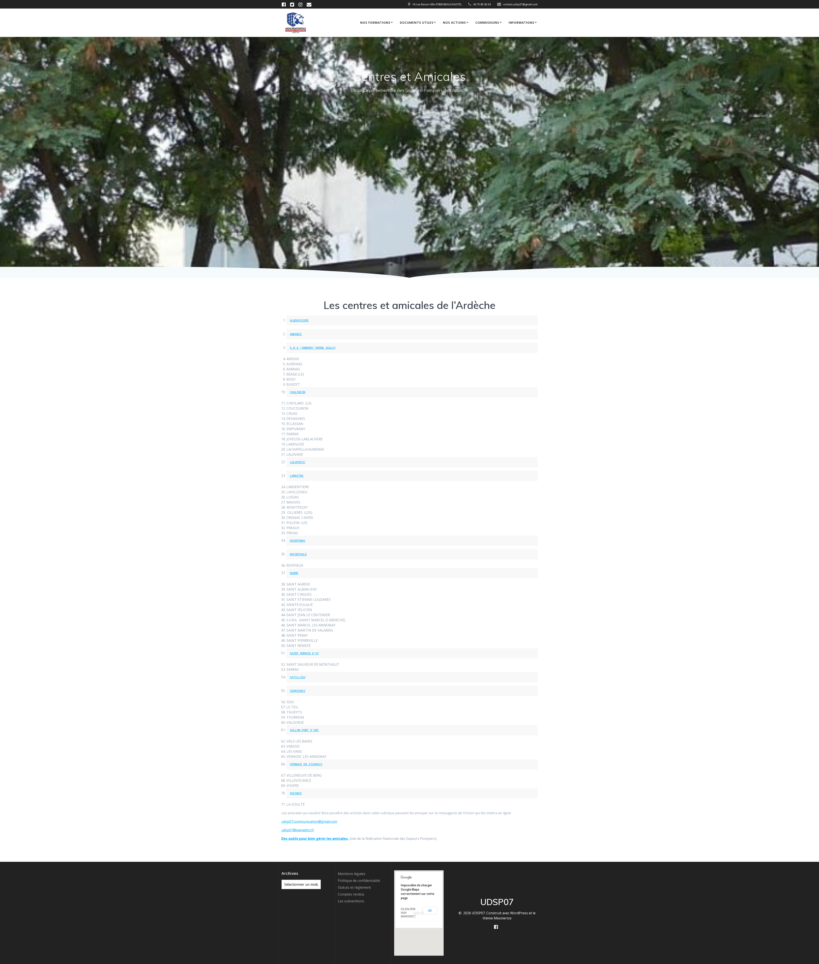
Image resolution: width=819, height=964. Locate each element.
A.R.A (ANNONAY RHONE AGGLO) (313, 347)
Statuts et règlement (354, 887)
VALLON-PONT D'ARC (304, 730)
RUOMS (294, 573)
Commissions (487, 22)
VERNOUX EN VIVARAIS (306, 764)
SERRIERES (297, 691)
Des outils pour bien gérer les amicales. (315, 838)
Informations (521, 22)
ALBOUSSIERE (299, 320)
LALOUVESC (297, 462)
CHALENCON (297, 392)
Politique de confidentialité (359, 880)
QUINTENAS (297, 540)
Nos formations (375, 22)
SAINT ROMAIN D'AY (304, 653)
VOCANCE (296, 793)
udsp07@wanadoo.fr (297, 830)
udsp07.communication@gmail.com (309, 821)
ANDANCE (296, 334)
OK (430, 910)
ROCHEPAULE (298, 554)
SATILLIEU (297, 677)
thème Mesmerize (497, 918)
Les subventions (351, 901)
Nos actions (454, 22)
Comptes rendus (351, 894)
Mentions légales (351, 873)
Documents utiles (416, 22)
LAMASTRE (296, 476)
